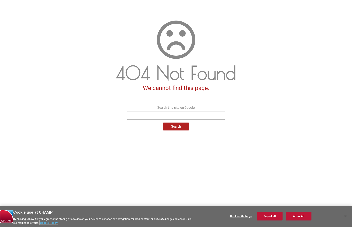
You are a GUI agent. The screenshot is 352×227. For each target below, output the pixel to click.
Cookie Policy (49, 222)
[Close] (345, 216)
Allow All (298, 216)
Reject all (270, 216)
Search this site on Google (176, 108)
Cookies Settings (241, 216)
